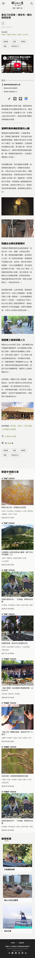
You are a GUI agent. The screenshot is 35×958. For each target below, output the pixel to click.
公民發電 (26, 647)
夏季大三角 (27, 738)
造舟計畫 (25, 605)
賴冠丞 (14, 35)
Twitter (22, 953)
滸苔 (10, 514)
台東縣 (7, 436)
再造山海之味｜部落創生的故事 (13, 507)
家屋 (5, 46)
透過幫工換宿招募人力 (11, 92)
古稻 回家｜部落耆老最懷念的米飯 (14, 776)
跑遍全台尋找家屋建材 (11, 88)
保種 (4, 779)
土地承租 (5, 561)
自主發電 (10, 647)
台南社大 (18, 647)
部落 (14, 41)
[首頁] (17, 3)
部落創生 (18, 511)
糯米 (25, 779)
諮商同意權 (17, 558)
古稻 (8, 779)
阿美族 (23, 41)
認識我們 (21, 943)
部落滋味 (5, 782)
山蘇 (24, 511)
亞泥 (4, 558)
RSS (26, 953)
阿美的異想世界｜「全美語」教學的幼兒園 (17, 600)
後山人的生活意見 (11, 900)
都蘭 (4, 738)
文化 (3, 24)
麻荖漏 (6, 41)
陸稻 (20, 779)
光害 (20, 738)
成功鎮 (13, 436)
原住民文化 (15, 46)
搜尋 (32, 3)
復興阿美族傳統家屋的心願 (12, 85)
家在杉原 (7, 931)
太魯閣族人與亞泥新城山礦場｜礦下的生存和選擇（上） (17, 553)
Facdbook (9, 953)
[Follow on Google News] (26, 98)
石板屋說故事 (9, 869)
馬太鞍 (4, 694)
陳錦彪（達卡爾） (23, 35)
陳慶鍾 (9, 35)
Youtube (12, 953)
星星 (15, 738)
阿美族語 (12, 605)
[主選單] (3, 3)
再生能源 (5, 650)
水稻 (29, 779)
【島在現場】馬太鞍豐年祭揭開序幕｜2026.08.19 (17, 689)
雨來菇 (30, 511)
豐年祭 (11, 694)
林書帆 (3, 35)
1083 (9, 443)
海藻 (15, 514)
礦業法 (9, 558)
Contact (16, 953)
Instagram (19, 953)
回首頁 (13, 943)
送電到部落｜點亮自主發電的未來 (14, 643)
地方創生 (10, 511)
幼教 (31, 605)
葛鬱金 (4, 514)
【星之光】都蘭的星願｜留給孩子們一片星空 (17, 733)
